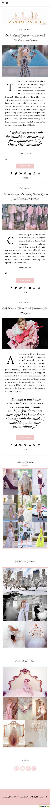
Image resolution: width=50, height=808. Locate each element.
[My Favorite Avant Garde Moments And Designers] (25, 333)
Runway (26, 30)
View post (25, 166)
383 (26, 178)
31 (26, 450)
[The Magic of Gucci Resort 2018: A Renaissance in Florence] (25, 61)
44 (26, 292)
